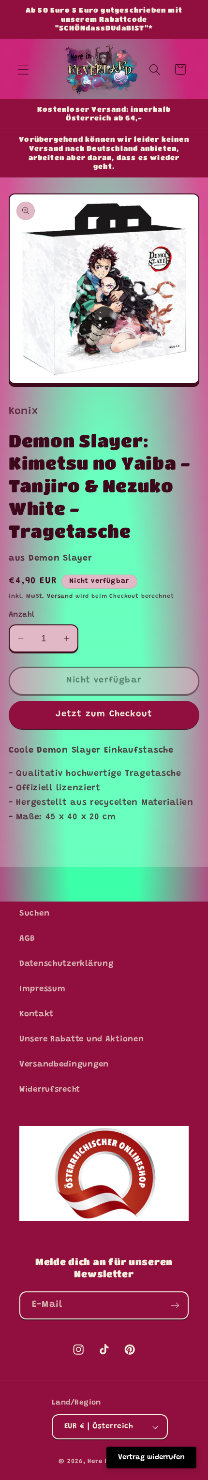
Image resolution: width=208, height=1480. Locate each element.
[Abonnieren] (175, 1305)
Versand (60, 596)
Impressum (42, 989)
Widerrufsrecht (49, 1090)
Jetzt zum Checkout (104, 714)
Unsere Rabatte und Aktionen (81, 1039)
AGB (27, 939)
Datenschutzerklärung (66, 964)
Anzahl (22, 615)
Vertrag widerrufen (151, 1457)
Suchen (34, 914)
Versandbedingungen (64, 1064)
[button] (23, 69)
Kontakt (36, 1014)
